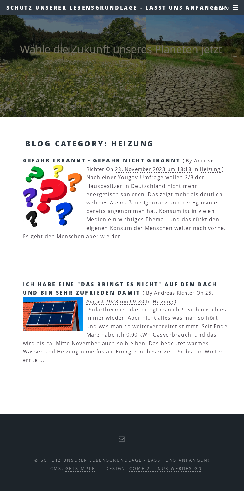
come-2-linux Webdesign (165, 468)
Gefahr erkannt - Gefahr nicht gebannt (103, 160)
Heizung (211, 169)
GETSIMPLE (80, 468)
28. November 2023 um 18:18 (154, 169)
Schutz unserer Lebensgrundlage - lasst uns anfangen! (116, 7)
